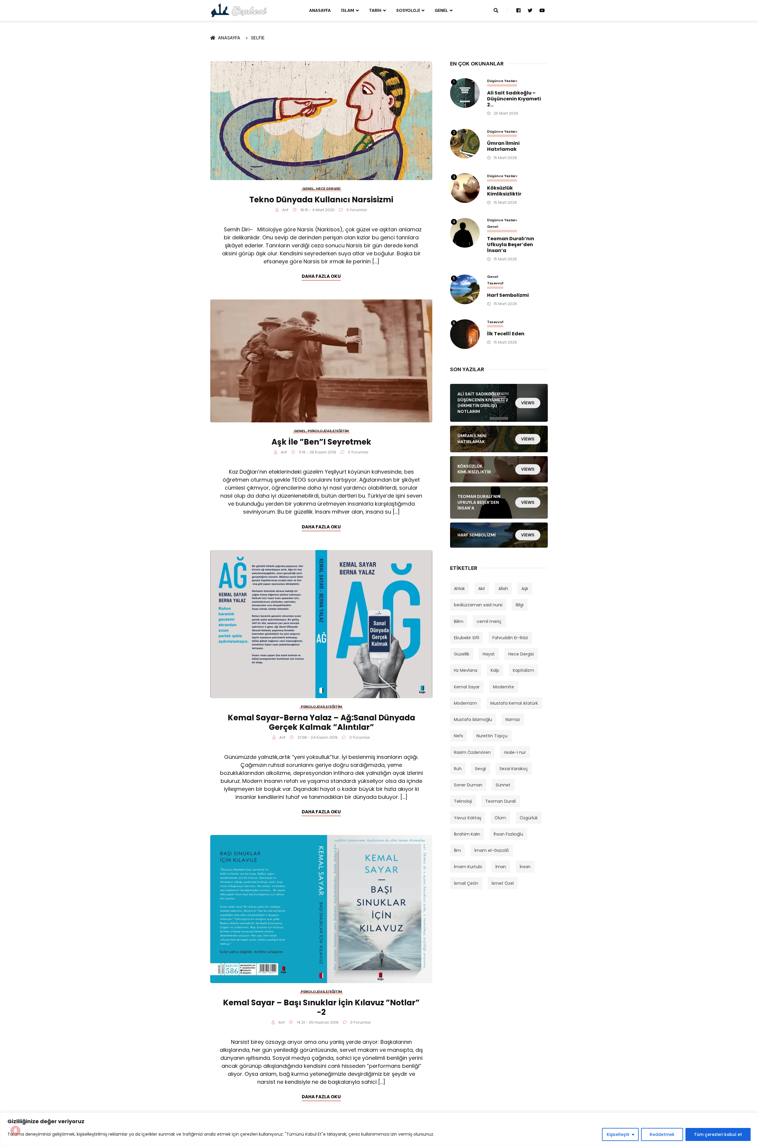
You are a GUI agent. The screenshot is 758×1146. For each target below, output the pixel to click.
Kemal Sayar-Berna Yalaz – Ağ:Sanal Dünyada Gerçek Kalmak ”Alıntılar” (321, 722)
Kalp (495, 670)
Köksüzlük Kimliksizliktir (504, 191)
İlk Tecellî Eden (505, 334)
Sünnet (503, 785)
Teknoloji (463, 801)
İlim (457, 850)
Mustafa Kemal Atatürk (514, 703)
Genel (441, 10)
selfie (258, 38)
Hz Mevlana (465, 670)
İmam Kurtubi (468, 867)
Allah (503, 589)
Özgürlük (529, 818)
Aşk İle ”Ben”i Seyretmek (321, 442)
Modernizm (465, 703)
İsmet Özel (503, 883)
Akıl (481, 589)
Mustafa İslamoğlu (473, 719)
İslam (347, 10)
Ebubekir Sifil (466, 638)
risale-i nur (515, 752)
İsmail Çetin (466, 883)
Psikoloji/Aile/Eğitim (328, 431)
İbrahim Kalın (467, 834)
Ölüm (500, 818)
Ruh (458, 769)
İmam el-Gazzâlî (491, 850)
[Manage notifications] (15, 1130)
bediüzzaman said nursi (478, 605)
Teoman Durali (500, 801)
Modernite (503, 687)
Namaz (512, 719)
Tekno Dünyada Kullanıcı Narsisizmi (321, 199)
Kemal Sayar (467, 687)
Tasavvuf (495, 283)
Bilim (458, 621)
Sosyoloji (408, 10)
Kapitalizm (523, 670)
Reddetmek (662, 1134)
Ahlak (459, 589)
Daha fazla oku (321, 276)
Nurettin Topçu (492, 736)
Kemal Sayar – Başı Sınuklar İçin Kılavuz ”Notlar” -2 (321, 1007)
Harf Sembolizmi (508, 295)
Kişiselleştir (618, 1134)
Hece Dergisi (328, 188)
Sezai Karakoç (514, 769)
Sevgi (480, 769)
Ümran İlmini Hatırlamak (503, 146)
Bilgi (519, 605)
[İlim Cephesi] (239, 10)
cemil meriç (489, 621)
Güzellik (461, 654)
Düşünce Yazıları (502, 81)
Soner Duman (468, 785)
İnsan (525, 867)
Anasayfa (320, 10)
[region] (379, 1129)
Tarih (375, 10)
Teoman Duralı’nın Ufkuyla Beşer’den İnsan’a (510, 245)
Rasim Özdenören (472, 752)
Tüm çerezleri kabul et (718, 1134)
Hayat (489, 654)
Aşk (524, 589)
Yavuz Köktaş (467, 818)
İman (500, 867)
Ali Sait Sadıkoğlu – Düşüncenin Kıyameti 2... (514, 99)
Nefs (458, 736)
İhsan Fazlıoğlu (508, 834)
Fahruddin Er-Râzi (510, 638)
